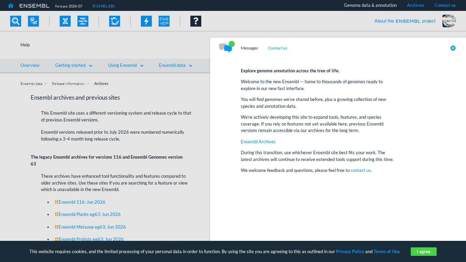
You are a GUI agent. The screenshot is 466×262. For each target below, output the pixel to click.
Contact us (277, 48)
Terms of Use (386, 251)
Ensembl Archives (258, 141)
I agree (424, 251)
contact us (361, 170)
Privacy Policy (350, 251)
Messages (249, 48)
